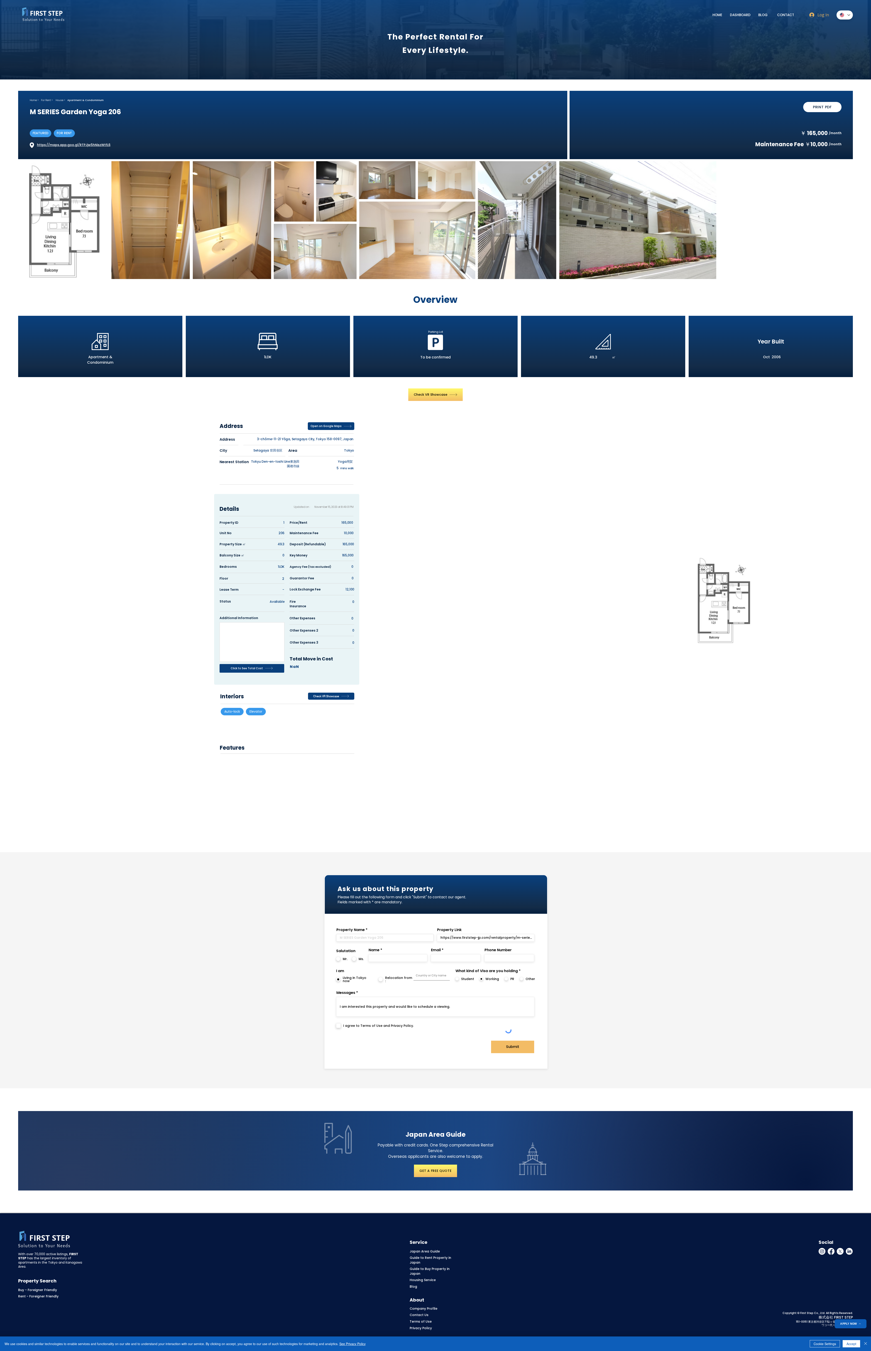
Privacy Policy (421, 1328)
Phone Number (498, 950)
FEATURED (40, 133)
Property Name (350, 930)
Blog (413, 1286)
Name (374, 950)
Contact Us (419, 1315)
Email (436, 950)
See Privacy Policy (352, 1343)
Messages (345, 993)
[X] (840, 1251)
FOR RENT (64, 133)
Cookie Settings (825, 1343)
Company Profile (423, 1308)
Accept (851, 1343)
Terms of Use (421, 1321)
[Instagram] (822, 1251)
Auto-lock (232, 711)
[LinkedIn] (849, 1251)
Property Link (449, 930)
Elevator (256, 711)
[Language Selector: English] (845, 15)
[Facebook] (831, 1251)
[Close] (865, 1343)
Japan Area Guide (425, 1251)
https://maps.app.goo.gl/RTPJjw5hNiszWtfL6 (73, 145)
